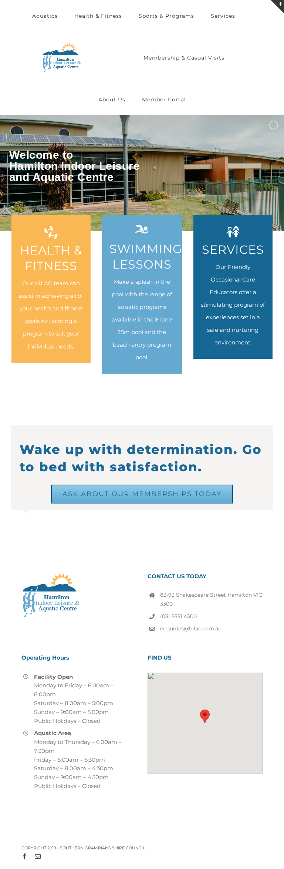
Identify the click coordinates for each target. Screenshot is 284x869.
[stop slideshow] (142, 173)
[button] (205, 716)
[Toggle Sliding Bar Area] (277, 6)
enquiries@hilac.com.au (191, 628)
